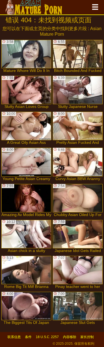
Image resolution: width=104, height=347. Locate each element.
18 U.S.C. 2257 (47, 337)
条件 (28, 337)
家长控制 (87, 337)
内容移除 (69, 337)
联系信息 (14, 337)
